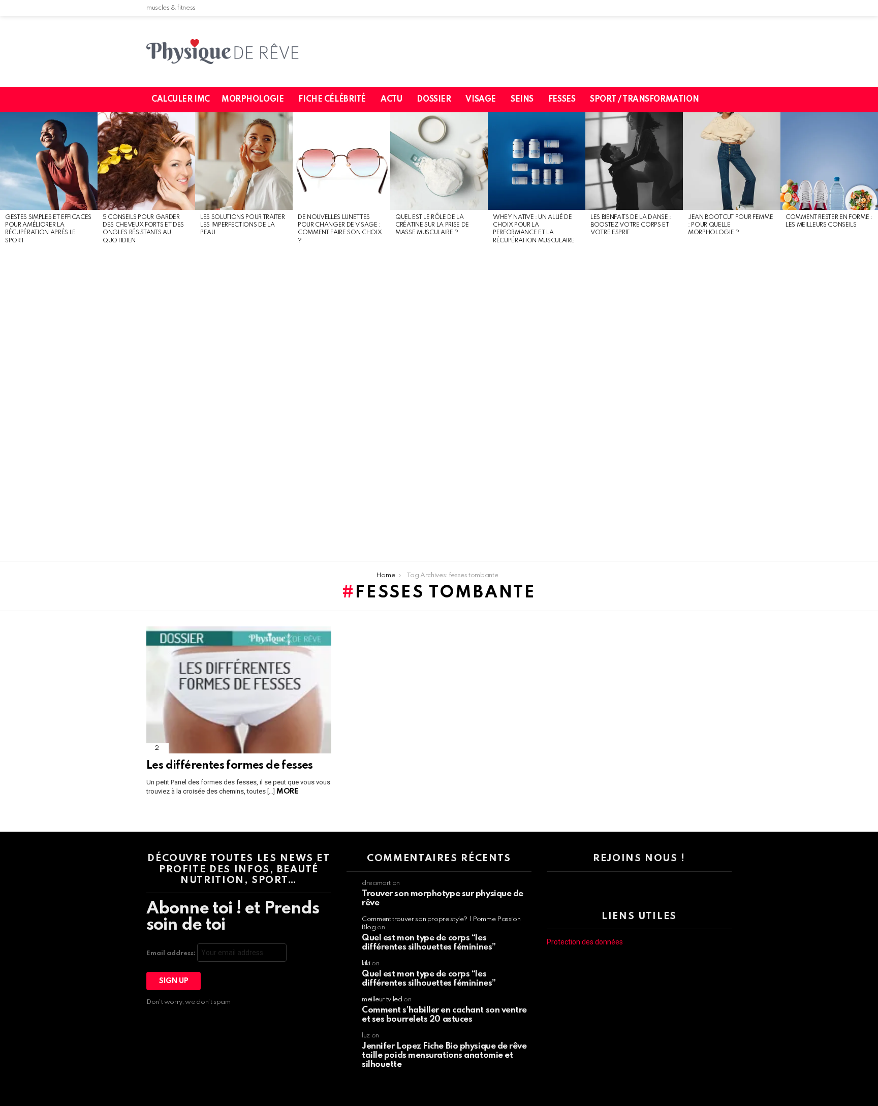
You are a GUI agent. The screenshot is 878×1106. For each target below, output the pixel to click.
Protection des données (585, 942)
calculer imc (180, 100)
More (287, 791)
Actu (391, 100)
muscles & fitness (171, 8)
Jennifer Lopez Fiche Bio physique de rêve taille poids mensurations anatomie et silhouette (444, 1055)
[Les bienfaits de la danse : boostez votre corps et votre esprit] (634, 161)
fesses (561, 100)
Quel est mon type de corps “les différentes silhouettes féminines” (429, 943)
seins (522, 100)
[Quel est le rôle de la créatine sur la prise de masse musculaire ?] (439, 161)
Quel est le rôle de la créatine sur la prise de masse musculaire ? (432, 225)
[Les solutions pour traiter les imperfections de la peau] (244, 161)
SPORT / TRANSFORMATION (644, 100)
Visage (480, 100)
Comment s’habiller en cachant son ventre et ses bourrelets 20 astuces (444, 1015)
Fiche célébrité (332, 100)
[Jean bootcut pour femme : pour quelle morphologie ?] (731, 161)
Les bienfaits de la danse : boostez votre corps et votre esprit (630, 225)
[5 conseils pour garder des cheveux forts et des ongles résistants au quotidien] (146, 161)
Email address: (171, 953)
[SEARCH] (730, 99)
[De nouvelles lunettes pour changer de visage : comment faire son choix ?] (341, 161)
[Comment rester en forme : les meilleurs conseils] (829, 161)
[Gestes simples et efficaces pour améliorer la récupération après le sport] (49, 161)
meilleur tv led (382, 999)
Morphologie (253, 100)
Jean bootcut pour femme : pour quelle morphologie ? (730, 225)
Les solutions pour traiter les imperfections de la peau (242, 225)
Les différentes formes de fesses (229, 765)
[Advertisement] (49, 403)
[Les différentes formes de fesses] (238, 689)
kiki (366, 963)
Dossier (434, 100)
